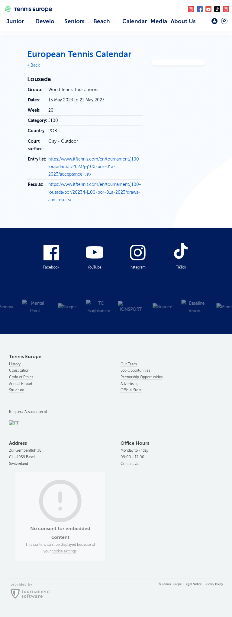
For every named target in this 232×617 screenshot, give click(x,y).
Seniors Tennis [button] (78, 21)
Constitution (19, 370)
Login (214, 21)
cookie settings (64, 551)
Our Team (129, 364)
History (15, 364)
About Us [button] (183, 21)
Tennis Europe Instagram (226, 9)
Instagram (138, 267)
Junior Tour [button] (20, 21)
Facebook (200, 9)
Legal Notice (193, 584)
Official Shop (202, 23)
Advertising (130, 384)
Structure (16, 390)
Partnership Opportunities (142, 377)
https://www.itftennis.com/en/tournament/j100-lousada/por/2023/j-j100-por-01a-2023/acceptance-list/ (94, 167)
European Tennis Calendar (79, 54)
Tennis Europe (26, 16)
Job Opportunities (135, 370)
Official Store (131, 390)
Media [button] (158, 21)
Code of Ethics (21, 377)
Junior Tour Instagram (191, 9)
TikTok (217, 9)
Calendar (134, 21)
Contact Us (130, 464)
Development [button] (49, 21)
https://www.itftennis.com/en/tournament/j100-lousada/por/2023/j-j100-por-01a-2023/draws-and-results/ (94, 192)
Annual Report (20, 384)
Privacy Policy (214, 584)
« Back (33, 65)
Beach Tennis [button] (107, 21)
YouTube (208, 9)
